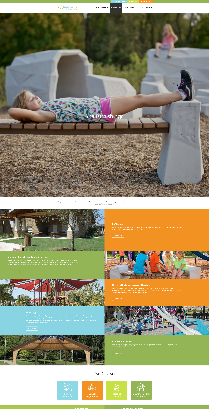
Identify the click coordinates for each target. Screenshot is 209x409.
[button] (118, 236)
